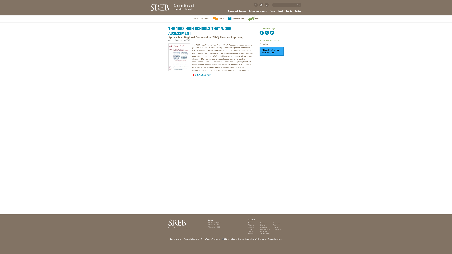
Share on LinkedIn (272, 33)
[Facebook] (256, 5)
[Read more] (179, 58)
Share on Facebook (262, 33)
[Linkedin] (267, 5)
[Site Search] (298, 5)
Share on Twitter (267, 33)
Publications (264, 44)
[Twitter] (261, 5)
